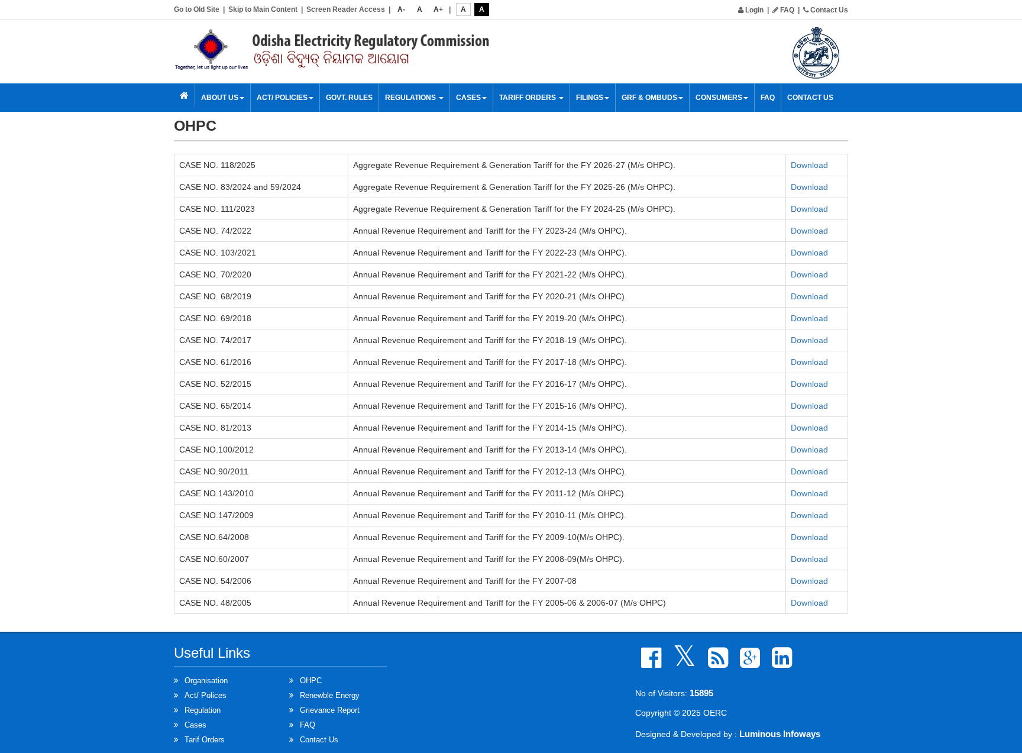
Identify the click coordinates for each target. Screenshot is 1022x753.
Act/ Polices (206, 695)
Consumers (719, 97)
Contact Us (828, 10)
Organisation (206, 680)
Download (809, 165)
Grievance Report (330, 710)
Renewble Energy (330, 695)
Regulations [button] (411, 97)
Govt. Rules (349, 97)
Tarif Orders (205, 739)
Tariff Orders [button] (528, 97)
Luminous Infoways (779, 734)
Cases (195, 724)
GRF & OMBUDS (649, 97)
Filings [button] (589, 97)
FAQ (786, 10)
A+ (438, 9)
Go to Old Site (196, 9)
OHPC (311, 680)
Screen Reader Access (345, 9)
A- (401, 9)
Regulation (203, 710)
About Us (219, 97)
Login (753, 10)
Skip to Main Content (262, 9)
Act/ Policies (282, 97)
